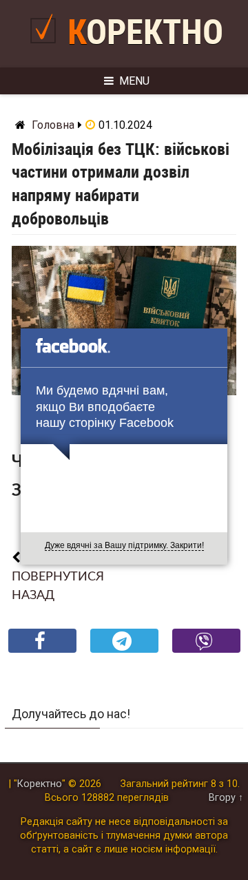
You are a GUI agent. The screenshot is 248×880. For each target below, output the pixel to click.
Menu (134, 80)
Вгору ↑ (226, 798)
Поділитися (42, 652)
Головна (53, 125)
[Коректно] (46, 48)
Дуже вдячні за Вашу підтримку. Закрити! (124, 545)
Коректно (145, 32)
